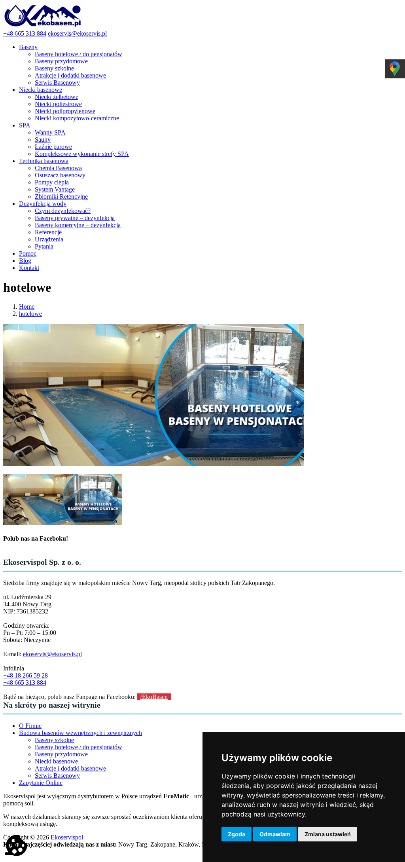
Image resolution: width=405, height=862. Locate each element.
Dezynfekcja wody (42, 203)
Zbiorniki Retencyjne (61, 196)
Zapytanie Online (40, 782)
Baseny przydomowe (61, 61)
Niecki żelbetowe (56, 96)
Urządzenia (49, 239)
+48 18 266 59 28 (25, 675)
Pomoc (27, 253)
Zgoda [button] (236, 834)
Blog (25, 260)
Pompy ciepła (52, 182)
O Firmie (30, 725)
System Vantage (55, 189)
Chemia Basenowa (58, 168)
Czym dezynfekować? (63, 210)
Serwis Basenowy (57, 82)
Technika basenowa (43, 161)
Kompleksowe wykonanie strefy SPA (82, 153)
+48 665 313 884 (24, 33)
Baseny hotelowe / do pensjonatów (78, 54)
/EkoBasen (154, 696)
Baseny (28, 47)
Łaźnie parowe (53, 146)
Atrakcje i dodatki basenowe (70, 75)
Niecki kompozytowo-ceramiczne (77, 118)
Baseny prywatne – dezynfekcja (75, 218)
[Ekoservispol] (42, 26)
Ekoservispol (67, 837)
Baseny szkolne (54, 68)
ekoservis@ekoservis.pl (77, 33)
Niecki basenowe (40, 89)
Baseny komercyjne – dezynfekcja (78, 225)
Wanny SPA (50, 132)
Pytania (44, 246)
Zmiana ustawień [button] (328, 834)
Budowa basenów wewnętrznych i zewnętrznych (80, 732)
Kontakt (29, 267)
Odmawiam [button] (274, 834)
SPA (24, 125)
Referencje (48, 232)
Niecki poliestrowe (58, 104)
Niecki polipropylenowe (65, 111)
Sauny (43, 139)
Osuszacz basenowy (60, 175)
